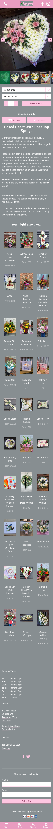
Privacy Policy (8, 729)
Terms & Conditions (11, 726)
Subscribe (26, 801)
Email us (6, 748)
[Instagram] (48, 4)
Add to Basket (37, 103)
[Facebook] (42, 4)
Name (5, 780)
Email (4, 790)
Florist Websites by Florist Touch (26, 811)
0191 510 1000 (13, 744)
